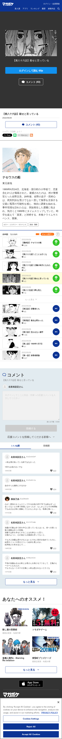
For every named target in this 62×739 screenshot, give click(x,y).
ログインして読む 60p (31, 70)
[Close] (58, 702)
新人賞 (17, 9)
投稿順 (46, 445)
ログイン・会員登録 (51, 3)
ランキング (34, 9)
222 (54, 548)
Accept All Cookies (31, 734)
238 (54, 513)
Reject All (31, 726)
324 (54, 489)
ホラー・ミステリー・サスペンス (15, 224)
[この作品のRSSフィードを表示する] (31, 135)
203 (54, 572)
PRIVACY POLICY (49, 712)
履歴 (43, 9)
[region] (31, 718)
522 (54, 471)
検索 (58, 8)
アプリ (25, 9)
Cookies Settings (31, 718)
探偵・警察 (33, 224)
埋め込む (24, 135)
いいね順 (15, 445)
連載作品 (51, 9)
